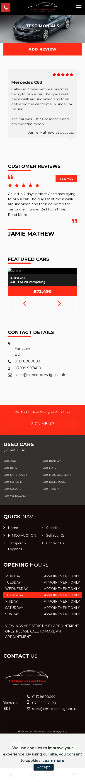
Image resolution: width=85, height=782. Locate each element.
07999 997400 (28, 368)
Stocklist (53, 528)
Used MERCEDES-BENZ (56, 474)
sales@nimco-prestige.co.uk (40, 375)
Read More (17, 214)
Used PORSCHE (12, 481)
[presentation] (24, 303)
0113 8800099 (27, 361)
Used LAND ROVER (15, 474)
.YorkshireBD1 (23, 349)
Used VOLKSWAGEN (16, 495)
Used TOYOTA (50, 488)
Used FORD (49, 467)
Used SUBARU (12, 488)
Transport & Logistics (17, 546)
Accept (43, 767)
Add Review (43, 49)
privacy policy (59, 731)
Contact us (55, 543)
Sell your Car (56, 535)
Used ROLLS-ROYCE (54, 481)
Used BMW (10, 467)
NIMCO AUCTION (22, 535)
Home (13, 528)
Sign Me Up (42, 424)
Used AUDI (10, 460)
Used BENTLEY (51, 460)
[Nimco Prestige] (42, 7)
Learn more (53, 760)
